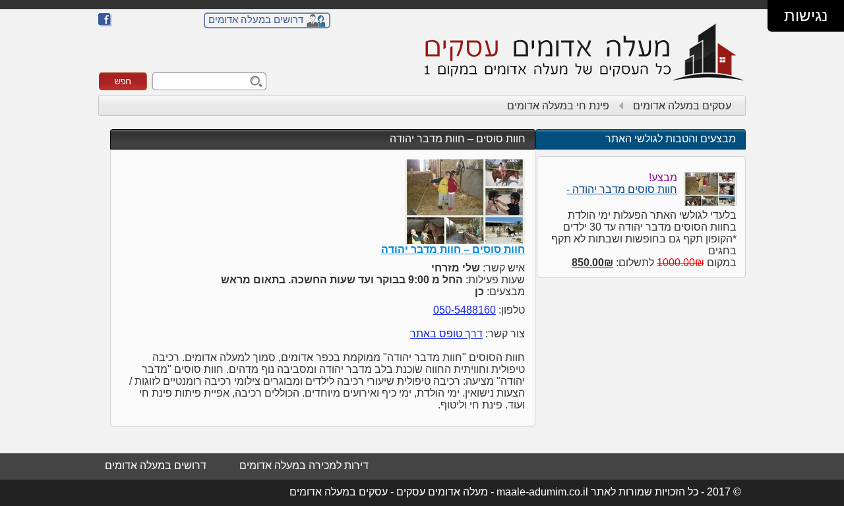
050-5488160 (464, 310)
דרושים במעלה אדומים (255, 19)
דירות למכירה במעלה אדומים (304, 465)
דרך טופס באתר (446, 333)
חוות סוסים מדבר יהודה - (621, 189)
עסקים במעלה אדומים (682, 105)
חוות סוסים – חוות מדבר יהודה (458, 138)
